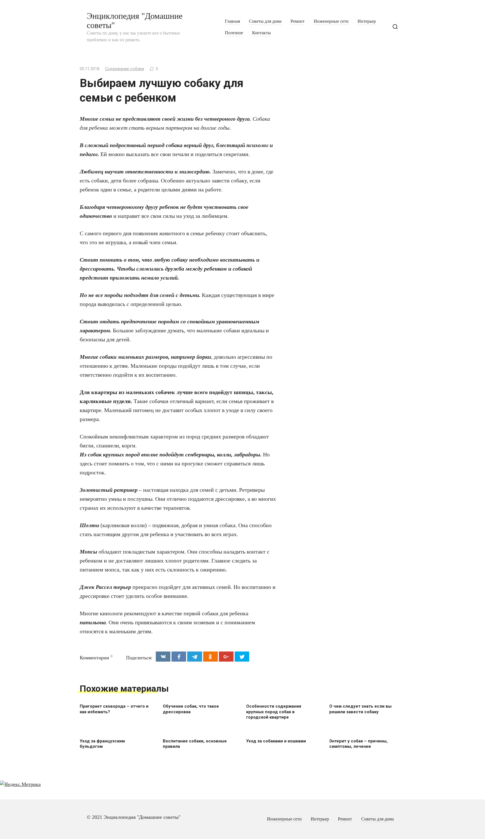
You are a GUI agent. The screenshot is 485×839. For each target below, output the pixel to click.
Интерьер (367, 21)
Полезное (234, 32)
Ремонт (297, 21)
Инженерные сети (331, 21)
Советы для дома (265, 21)
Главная (232, 21)
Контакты (261, 32)
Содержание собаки (124, 69)
